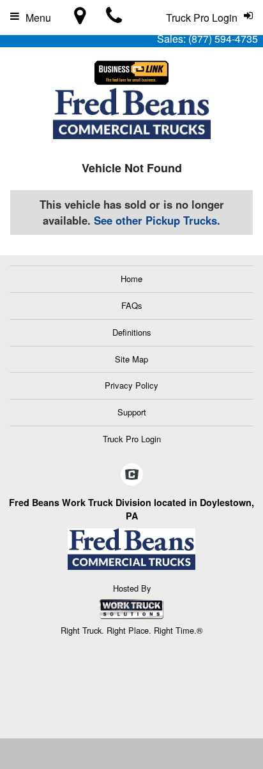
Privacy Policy (131, 385)
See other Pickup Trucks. (157, 220)
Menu (38, 17)
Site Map (131, 359)
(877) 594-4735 (223, 38)
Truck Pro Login (132, 439)
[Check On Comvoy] (132, 474)
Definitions (131, 332)
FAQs (131, 305)
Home (131, 279)
